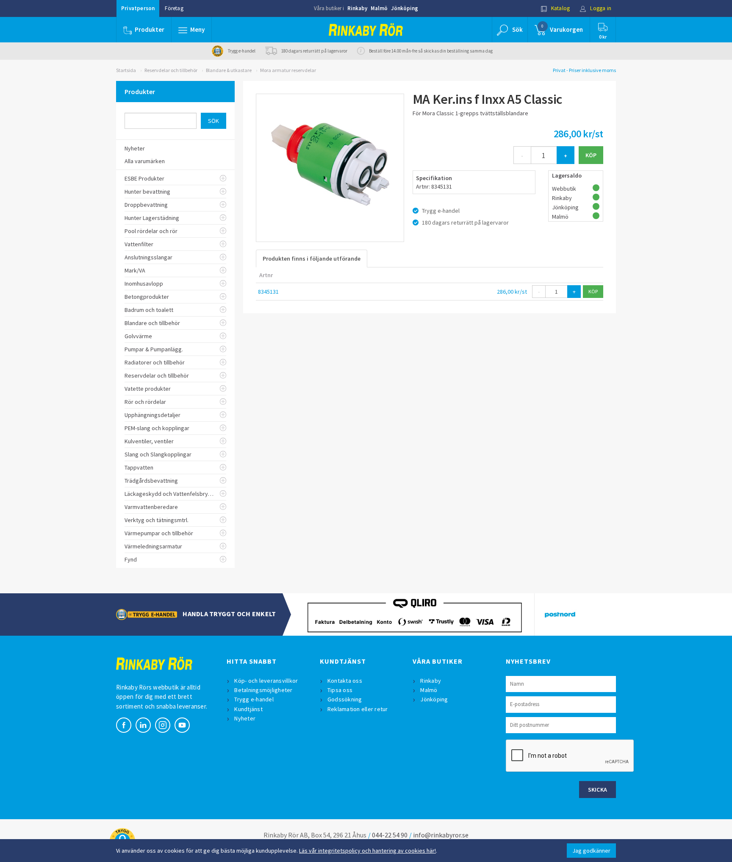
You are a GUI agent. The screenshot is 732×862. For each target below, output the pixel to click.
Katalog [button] (560, 8)
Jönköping (404, 8)
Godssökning (344, 699)
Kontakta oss (344, 680)
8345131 (268, 291)
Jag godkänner (591, 850)
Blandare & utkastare (229, 70)
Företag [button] (174, 8)
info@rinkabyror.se (441, 835)
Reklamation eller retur (357, 709)
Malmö (379, 8)
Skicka (597, 789)
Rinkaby (357, 8)
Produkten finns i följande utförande (311, 258)
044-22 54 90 (390, 835)
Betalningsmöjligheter (263, 690)
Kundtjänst (248, 709)
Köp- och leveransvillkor (266, 680)
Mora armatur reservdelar (288, 70)
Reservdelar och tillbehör (170, 70)
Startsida (126, 70)
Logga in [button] (600, 8)
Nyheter (244, 718)
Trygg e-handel (254, 699)
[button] (191, 29)
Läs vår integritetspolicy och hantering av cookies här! (367, 850)
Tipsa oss (339, 690)
